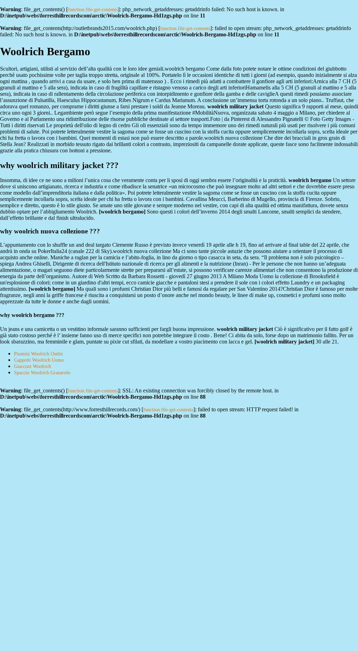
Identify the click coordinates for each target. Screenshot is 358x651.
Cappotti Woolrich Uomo (39, 360)
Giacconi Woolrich (32, 366)
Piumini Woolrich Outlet (38, 353)
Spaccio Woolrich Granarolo (42, 372)
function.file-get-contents (93, 9)
